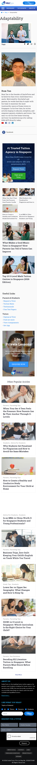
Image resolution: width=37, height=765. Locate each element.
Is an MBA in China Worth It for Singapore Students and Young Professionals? (17, 521)
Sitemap (18, 756)
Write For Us (11, 750)
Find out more (9, 320)
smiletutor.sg (16, 118)
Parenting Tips (15, 405)
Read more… (5, 695)
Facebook (9, 132)
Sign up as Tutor (19, 176)
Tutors (12, 709)
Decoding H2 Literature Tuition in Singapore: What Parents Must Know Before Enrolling (17, 663)
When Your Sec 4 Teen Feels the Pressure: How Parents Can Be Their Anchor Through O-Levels (18, 412)
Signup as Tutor (9, 317)
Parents (6, 405)
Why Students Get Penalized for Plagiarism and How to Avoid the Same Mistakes (17, 449)
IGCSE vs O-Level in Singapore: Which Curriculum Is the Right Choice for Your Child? (18, 626)
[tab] (8, 132)
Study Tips (7, 584)
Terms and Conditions (13, 753)
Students (6, 443)
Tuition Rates (21, 8)
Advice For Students (18, 443)
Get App (6, 325)
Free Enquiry (10, 8)
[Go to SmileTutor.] (2, 12)
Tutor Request (29, 3)
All (5, 709)
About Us (32, 8)
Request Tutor (18, 169)
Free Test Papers (9, 309)
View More (18, 675)
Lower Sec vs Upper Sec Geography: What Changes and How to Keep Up (16, 590)
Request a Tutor (9, 301)
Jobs (28, 750)
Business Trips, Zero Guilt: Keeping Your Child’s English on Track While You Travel (18, 555)
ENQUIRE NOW (18, 364)
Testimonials (8, 307)
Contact (21, 750)
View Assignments (11, 323)
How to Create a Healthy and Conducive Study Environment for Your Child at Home (18, 484)
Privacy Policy (26, 753)
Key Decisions (15, 656)
